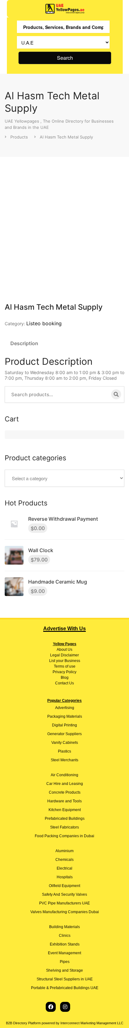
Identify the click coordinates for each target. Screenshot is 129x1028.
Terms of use (64, 666)
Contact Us (64, 683)
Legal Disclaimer (64, 655)
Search (65, 57)
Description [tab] (24, 343)
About (62, 649)
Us (69, 649)
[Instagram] (65, 1007)
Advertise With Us (64, 628)
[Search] (116, 394)
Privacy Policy (64, 672)
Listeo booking (44, 323)
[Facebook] (51, 1007)
